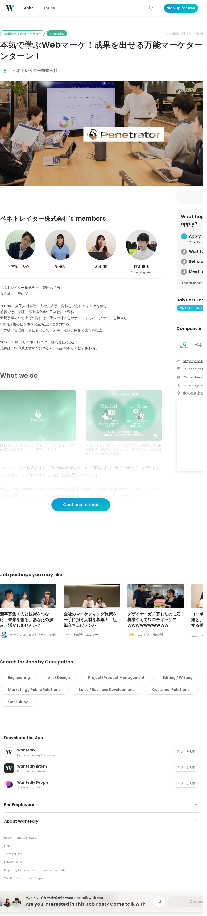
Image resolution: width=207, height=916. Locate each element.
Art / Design (59, 677)
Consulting (18, 701)
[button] (103, 738)
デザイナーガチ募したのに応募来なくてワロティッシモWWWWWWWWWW (154, 619)
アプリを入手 (186, 751)
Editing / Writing (178, 677)
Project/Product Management (116, 677)
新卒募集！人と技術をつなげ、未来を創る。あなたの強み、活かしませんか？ (26, 619)
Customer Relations (170, 689)
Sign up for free (181, 8)
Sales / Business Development (106, 689)
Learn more (192, 282)
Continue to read (80, 505)
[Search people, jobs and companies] (151, 8)
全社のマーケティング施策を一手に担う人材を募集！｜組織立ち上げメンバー (90, 619)
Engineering (19, 677)
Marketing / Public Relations (34, 689)
